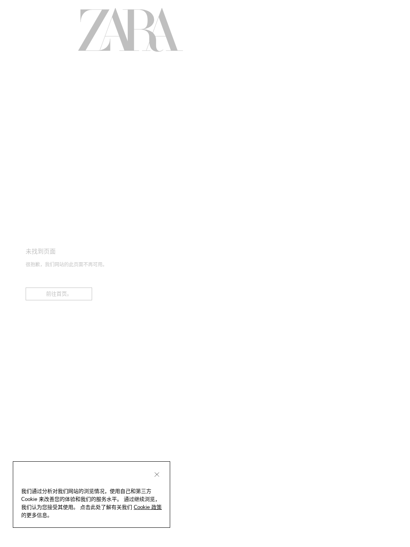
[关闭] (157, 474)
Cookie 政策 (148, 507)
